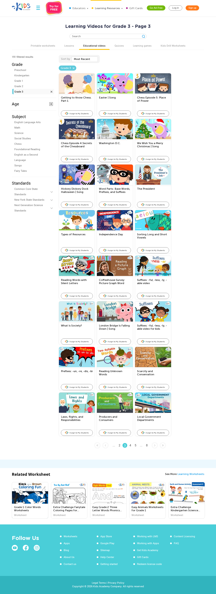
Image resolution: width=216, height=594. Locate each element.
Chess (18, 143)
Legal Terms (99, 582)
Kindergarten (21, 75)
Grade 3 (18, 91)
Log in (175, 7)
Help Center (107, 557)
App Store (106, 536)
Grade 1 (18, 80)
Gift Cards (136, 8)
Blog (66, 550)
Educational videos (94, 45)
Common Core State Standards (26, 191)
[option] (30, 500)
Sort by (65, 58)
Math (17, 127)
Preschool (20, 70)
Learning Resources (107, 8)
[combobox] (85, 59)
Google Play (107, 543)
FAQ (176, 543)
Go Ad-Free (156, 7)
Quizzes (119, 45)
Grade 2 (18, 86)
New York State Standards (29, 199)
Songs (18, 165)
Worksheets (70, 536)
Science (18, 133)
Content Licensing (184, 536)
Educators (78, 8)
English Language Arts (27, 122)
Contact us (70, 564)
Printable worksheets (43, 45)
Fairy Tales (20, 170)
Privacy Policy (116, 582)
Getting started (109, 564)
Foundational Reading (27, 149)
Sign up (192, 7)
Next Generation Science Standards (28, 207)
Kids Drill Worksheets (173, 45)
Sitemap (105, 550)
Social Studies (22, 138)
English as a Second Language (26, 157)
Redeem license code (149, 564)
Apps (67, 543)
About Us (69, 557)
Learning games (142, 45)
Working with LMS (147, 536)
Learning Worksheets (190, 474)
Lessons (69, 45)
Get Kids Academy (147, 550)
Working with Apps (148, 543)
